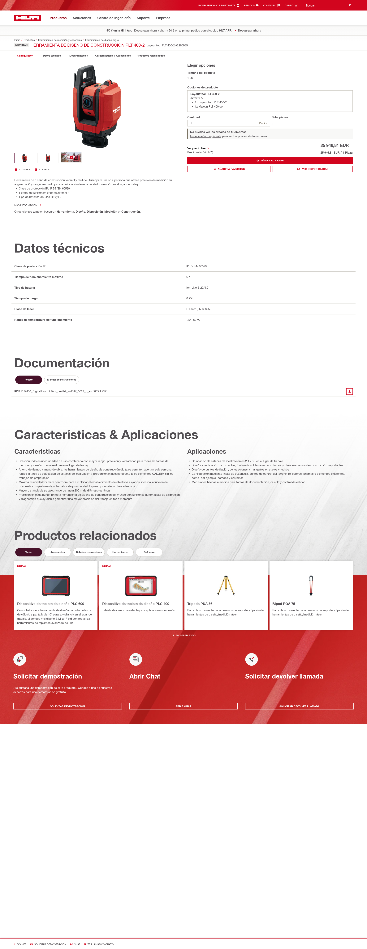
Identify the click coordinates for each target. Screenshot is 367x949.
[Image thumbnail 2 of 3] (47, 158)
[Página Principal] (27, 18)
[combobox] (328, 5)
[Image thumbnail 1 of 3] (24, 158)
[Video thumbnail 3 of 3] (71, 158)
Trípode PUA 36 (199, 604)
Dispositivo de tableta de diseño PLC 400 (135, 604)
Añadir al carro (272, 160)
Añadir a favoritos (231, 168)
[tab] (24, 55)
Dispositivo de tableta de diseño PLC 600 (50, 604)
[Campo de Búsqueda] (350, 5)
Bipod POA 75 (283, 604)
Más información (25, 205)
